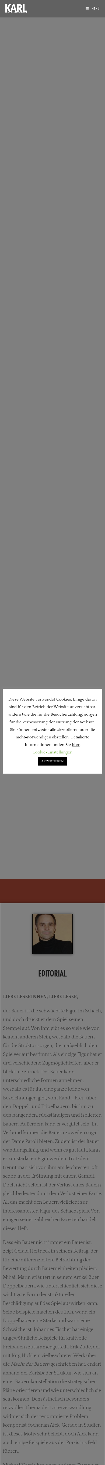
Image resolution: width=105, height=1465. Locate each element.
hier (76, 744)
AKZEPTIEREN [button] (52, 761)
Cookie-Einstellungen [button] (52, 752)
